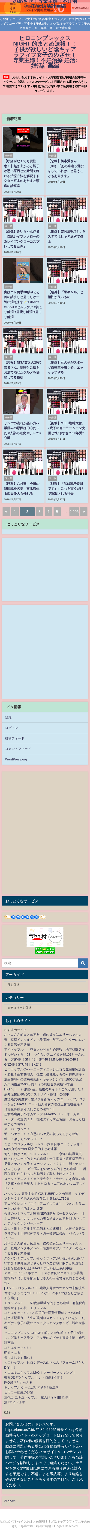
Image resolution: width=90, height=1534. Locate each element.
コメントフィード (18, 748)
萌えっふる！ (14, 1352)
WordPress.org (16, 759)
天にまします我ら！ (18, 1357)
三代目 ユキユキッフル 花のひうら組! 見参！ (38, 1397)
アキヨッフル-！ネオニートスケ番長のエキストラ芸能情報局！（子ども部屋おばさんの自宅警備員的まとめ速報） (44, 1278)
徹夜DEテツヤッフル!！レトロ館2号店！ (33, 1377)
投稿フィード (14, 738)
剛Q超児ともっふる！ (20, 1382)
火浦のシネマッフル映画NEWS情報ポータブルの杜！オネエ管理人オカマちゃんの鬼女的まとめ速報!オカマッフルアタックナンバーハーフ (45, 1218)
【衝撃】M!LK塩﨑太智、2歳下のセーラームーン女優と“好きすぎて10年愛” (66, 428)
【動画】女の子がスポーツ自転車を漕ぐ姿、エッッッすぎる (65, 367)
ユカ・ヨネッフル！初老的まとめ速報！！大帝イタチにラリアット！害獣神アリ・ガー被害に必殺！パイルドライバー (44, 1233)
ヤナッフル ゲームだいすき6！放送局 (31, 1387)
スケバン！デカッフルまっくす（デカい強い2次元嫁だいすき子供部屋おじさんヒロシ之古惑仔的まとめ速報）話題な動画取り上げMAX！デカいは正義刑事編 (44, 1263)
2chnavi (9, 1500)
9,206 (74, 511)
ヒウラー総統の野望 (18, 1392)
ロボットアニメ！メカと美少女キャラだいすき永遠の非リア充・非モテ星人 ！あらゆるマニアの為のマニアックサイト (45, 1183)
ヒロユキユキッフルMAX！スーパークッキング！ (40, 1372)
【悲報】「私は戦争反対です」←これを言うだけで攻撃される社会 (65, 488)
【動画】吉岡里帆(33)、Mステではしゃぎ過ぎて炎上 (67, 236)
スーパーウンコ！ (17, 1129)
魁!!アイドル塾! (15, 1402)
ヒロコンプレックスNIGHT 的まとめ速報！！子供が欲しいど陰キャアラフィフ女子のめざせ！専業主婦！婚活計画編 (44, 1337)
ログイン (11, 727)
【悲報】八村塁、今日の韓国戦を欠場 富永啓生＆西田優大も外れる (21, 488)
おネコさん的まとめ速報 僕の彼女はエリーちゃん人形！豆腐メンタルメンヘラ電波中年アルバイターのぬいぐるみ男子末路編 (44, 1039)
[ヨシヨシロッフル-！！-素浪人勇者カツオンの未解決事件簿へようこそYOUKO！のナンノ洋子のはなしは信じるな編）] (44, 1292)
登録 (8, 717)
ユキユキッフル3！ (18, 1347)
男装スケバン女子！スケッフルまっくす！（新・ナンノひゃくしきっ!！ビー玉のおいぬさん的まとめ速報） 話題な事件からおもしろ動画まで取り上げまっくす (45, 1168)
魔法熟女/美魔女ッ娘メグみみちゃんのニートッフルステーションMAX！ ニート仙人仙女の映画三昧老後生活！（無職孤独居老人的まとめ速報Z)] (45, 1104)
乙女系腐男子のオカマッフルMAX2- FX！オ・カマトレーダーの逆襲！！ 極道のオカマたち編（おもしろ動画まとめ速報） (44, 1119)
